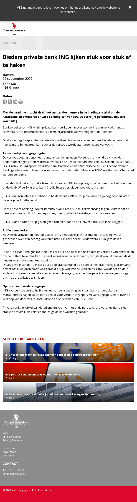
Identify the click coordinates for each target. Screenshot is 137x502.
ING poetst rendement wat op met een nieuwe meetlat (42, 374)
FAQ (5, 433)
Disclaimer (9, 455)
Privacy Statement (13, 440)
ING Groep (11, 87)
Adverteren (9, 452)
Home (5, 42)
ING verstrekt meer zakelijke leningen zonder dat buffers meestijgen (51, 354)
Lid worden (9, 448)
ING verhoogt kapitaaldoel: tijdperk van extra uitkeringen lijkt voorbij (52, 394)
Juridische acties (12, 436)
